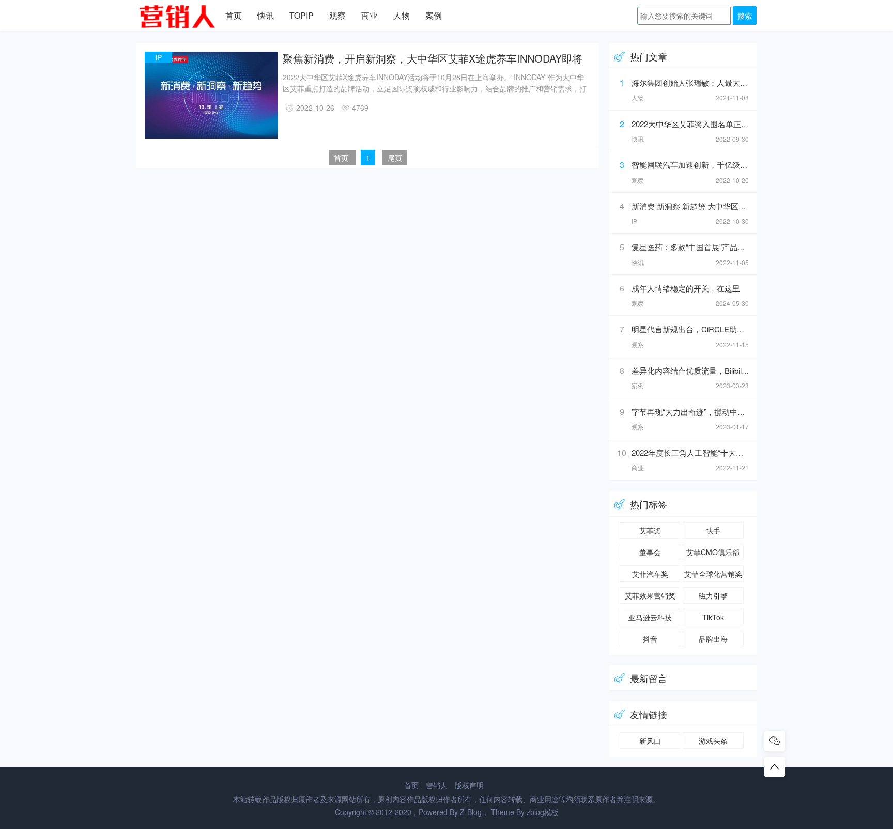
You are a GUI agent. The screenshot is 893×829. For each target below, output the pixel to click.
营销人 (437, 785)
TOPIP (301, 15)
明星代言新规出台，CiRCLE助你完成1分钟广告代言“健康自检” (739, 329)
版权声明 (469, 785)
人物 (401, 15)
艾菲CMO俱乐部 (713, 552)
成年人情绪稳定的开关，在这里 (686, 288)
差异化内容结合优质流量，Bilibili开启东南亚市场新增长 (726, 370)
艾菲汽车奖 (650, 574)
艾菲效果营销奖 (650, 595)
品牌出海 (713, 639)
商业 (369, 15)
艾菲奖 (650, 530)
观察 (337, 15)
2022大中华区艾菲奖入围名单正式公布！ (702, 123)
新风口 (650, 740)
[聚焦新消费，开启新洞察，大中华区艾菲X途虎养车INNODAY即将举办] (211, 136)
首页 (233, 15)
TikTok (713, 617)
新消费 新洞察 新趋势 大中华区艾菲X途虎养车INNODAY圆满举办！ (748, 206)
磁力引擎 (713, 595)
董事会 (650, 552)
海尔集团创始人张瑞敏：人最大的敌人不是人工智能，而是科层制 (744, 82)
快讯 (265, 15)
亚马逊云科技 (650, 617)
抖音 (650, 639)
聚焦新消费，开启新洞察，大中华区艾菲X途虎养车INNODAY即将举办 (432, 57)
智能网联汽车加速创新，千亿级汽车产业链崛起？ (717, 164)
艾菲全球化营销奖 (713, 574)
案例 (433, 15)
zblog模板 (543, 812)
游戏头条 (713, 740)
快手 (713, 530)
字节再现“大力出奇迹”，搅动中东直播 (696, 411)
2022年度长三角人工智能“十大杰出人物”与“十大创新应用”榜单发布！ (750, 452)
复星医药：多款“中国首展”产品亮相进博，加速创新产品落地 (735, 246)
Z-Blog (471, 812)
